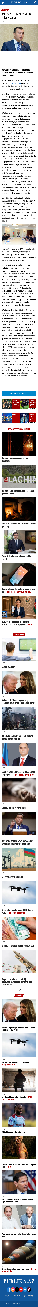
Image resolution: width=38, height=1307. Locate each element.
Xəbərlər (17, 1296)
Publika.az (16, 83)
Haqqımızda (8, 1296)
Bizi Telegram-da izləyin (19, 393)
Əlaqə (24, 1296)
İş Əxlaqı (30, 1296)
